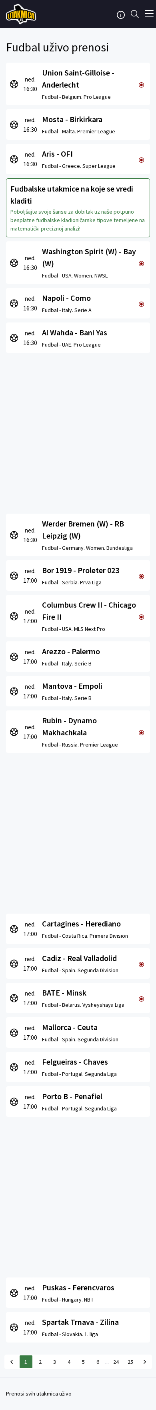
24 (116, 1361)
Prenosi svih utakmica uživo (39, 1393)
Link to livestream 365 (22, 14)
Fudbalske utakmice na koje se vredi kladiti (71, 195)
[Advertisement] (78, 431)
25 (130, 1361)
